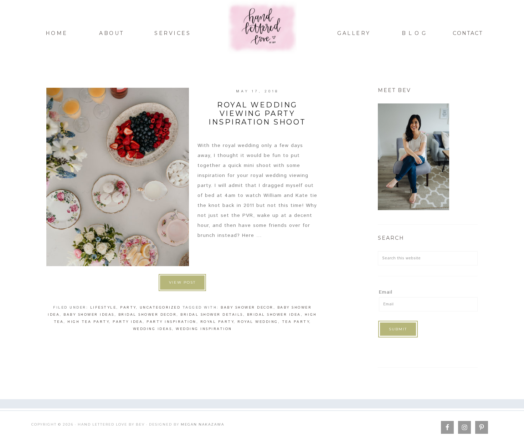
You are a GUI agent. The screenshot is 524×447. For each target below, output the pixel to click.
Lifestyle (103, 307)
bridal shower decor (147, 314)
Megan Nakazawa (202, 424)
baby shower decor (247, 307)
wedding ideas (152, 328)
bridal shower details (211, 314)
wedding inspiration (204, 328)
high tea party (88, 321)
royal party (217, 321)
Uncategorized (160, 307)
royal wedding (257, 321)
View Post (182, 282)
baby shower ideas (88, 314)
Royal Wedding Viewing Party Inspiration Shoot (257, 113)
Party (128, 307)
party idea (128, 321)
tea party (295, 321)
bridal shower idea (274, 314)
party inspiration (171, 321)
